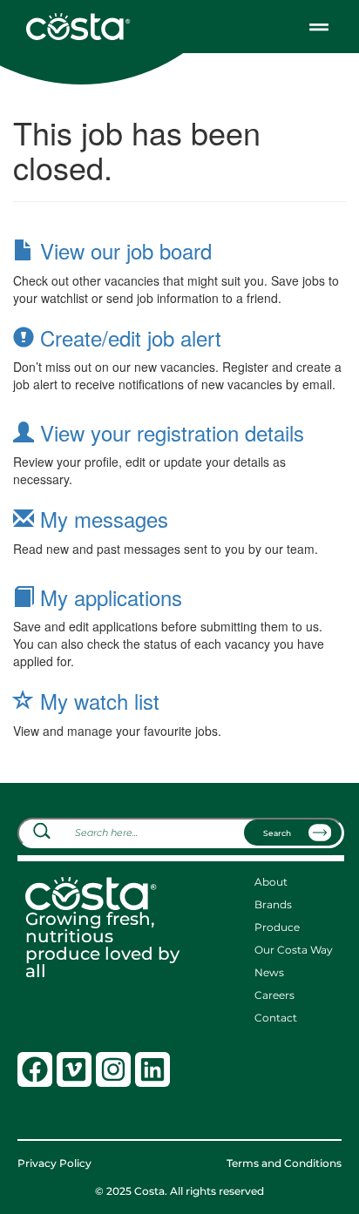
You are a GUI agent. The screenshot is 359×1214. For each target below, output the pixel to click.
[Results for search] (180, 858)
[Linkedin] (152, 1069)
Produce (277, 927)
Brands (273, 905)
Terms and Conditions (284, 1163)
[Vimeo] (74, 1069)
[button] (318, 26)
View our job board (123, 250)
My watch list (96, 700)
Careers (274, 995)
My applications (108, 597)
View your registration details (169, 432)
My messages (101, 518)
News (269, 973)
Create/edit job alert (127, 337)
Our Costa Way (293, 950)
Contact (275, 1018)
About (271, 882)
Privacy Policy (54, 1163)
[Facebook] (34, 1069)
